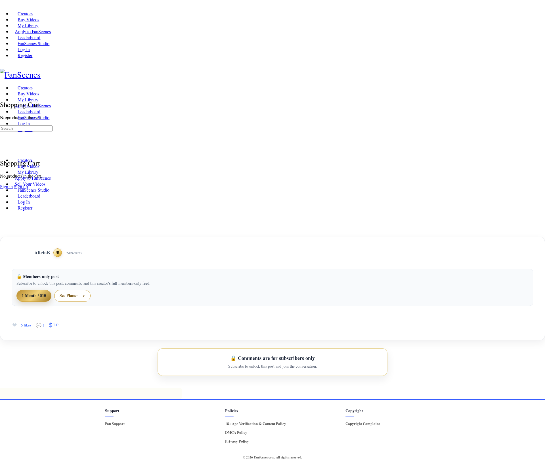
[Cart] (3, 92)
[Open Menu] (3, 86)
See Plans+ (69, 295)
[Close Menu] (3, 149)
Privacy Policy (237, 441)
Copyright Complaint (362, 423)
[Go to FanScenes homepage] (20, 74)
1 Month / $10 (34, 295)
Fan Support (115, 423)
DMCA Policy (236, 432)
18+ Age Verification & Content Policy (255, 423)
